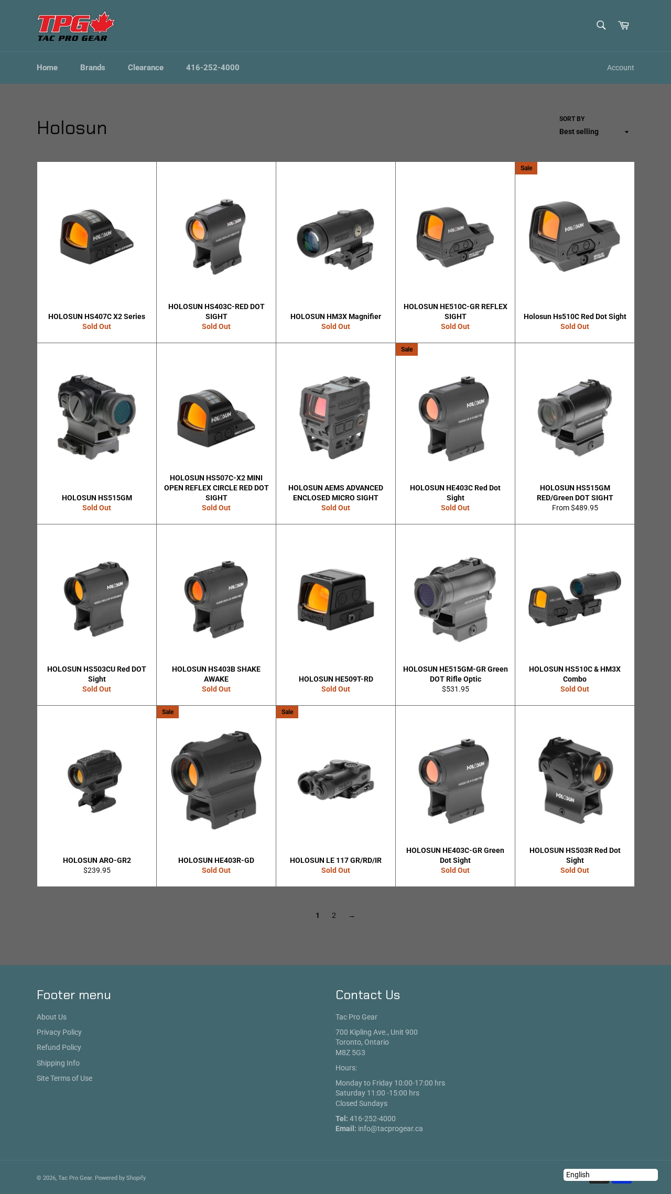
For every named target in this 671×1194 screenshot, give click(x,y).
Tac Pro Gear (75, 1178)
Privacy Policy (59, 1032)
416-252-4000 (213, 67)
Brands (92, 67)
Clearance (146, 67)
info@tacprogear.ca (390, 1128)
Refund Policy (59, 1047)
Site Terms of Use (64, 1078)
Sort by (572, 119)
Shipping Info (58, 1063)
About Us (52, 1017)
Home (47, 67)
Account (620, 67)
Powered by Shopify (120, 1178)
